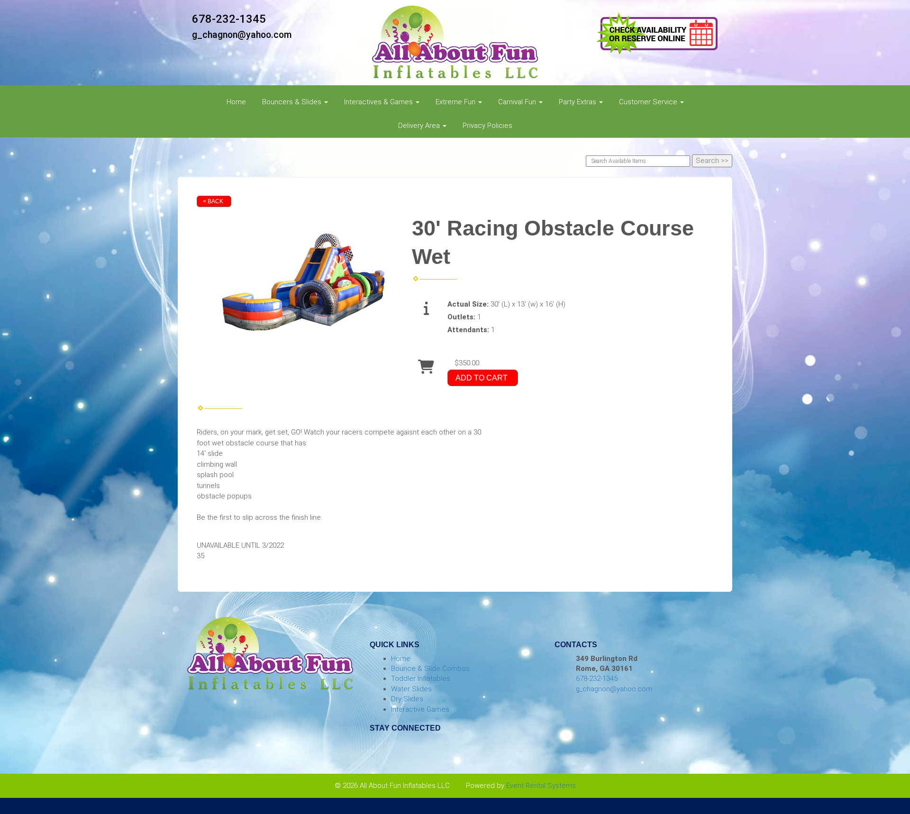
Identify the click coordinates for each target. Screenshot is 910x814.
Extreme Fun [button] (456, 102)
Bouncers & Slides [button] (292, 102)
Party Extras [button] (578, 102)
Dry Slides (407, 699)
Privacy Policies (487, 125)
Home (236, 102)
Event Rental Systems (541, 785)
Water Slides (411, 689)
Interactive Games (420, 709)
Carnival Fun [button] (518, 102)
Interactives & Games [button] (379, 102)
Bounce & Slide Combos (430, 668)
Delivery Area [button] (420, 125)
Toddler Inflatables (420, 678)
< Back (213, 201)
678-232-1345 (229, 19)
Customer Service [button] (649, 102)
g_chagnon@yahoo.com (242, 34)
